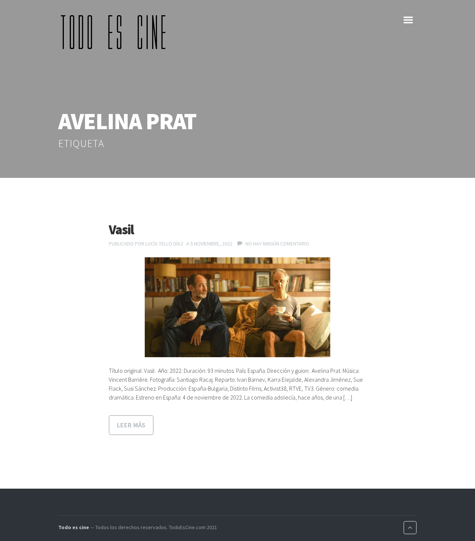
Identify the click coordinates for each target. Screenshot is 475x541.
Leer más (131, 425)
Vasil (121, 229)
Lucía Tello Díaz (164, 243)
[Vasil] (237, 307)
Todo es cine (73, 527)
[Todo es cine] (115, 31)
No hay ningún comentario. (277, 243)
